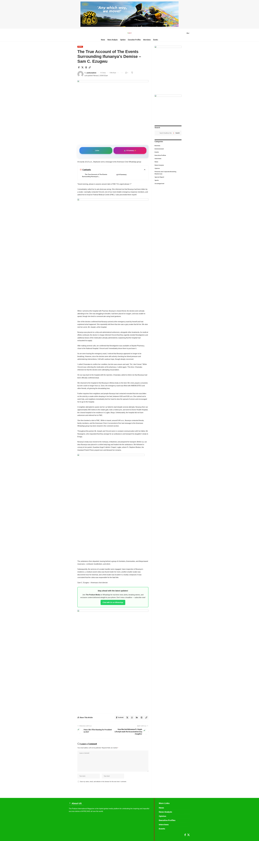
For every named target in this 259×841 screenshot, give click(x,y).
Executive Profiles (168, 155)
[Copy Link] (89, 67)
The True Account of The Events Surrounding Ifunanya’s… (94, 175)
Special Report (168, 177)
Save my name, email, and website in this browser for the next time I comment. (103, 781)
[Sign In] (70, 33)
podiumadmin (91, 73)
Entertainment (168, 149)
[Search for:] (166, 133)
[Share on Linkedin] (137, 717)
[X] (188, 835)
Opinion (168, 168)
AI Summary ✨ (130, 150)
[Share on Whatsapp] (132, 717)
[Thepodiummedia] (129, 33)
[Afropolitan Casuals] (110, 505)
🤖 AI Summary (121, 174)
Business (168, 145)
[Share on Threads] (86, 67)
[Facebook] (185, 835)
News (80, 46)
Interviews (168, 158)
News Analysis (168, 165)
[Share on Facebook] (78, 67)
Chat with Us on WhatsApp (113, 602)
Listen (96, 150)
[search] (184, 33)
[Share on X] (82, 67)
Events (168, 152)
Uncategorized (168, 183)
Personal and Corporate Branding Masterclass (168, 173)
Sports (168, 180)
